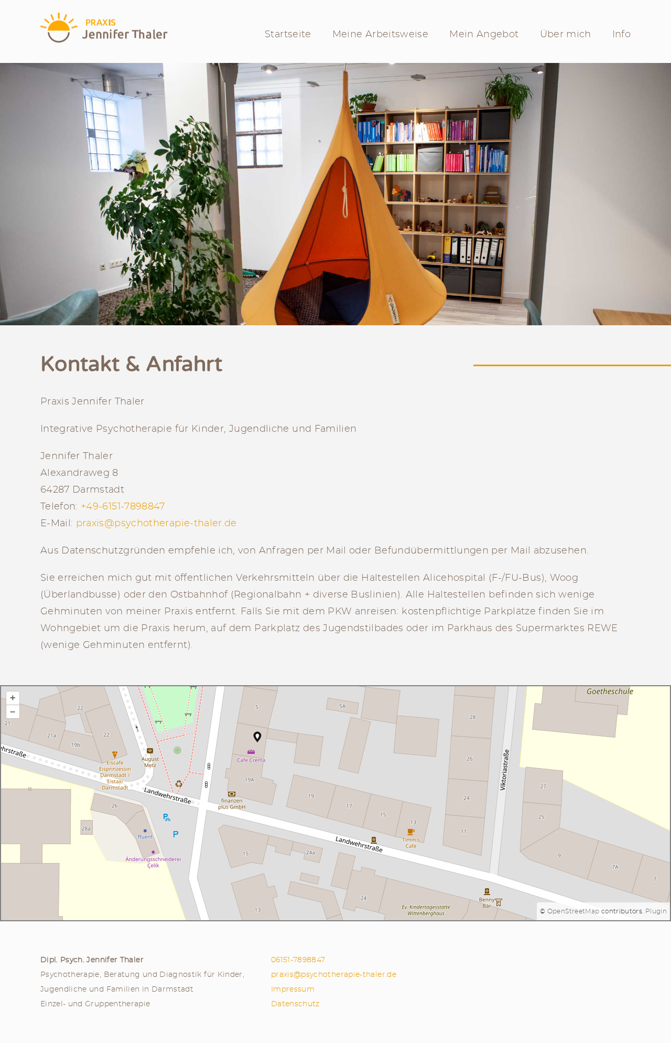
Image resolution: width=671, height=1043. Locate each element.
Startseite (288, 34)
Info (621, 34)
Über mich (565, 34)
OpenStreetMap (573, 911)
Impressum (293, 989)
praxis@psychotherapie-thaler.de (156, 523)
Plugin (655, 911)
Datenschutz (295, 1004)
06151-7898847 (298, 960)
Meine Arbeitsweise (380, 34)
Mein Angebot (483, 34)
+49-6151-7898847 (123, 507)
